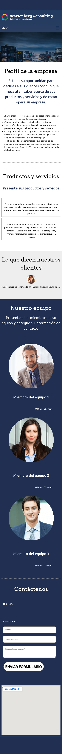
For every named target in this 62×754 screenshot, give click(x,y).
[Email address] (10, 5)
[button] (31, 283)
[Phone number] (5, 5)
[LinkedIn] (26, 409)
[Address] (14, 5)
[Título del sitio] (27, 17)
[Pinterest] (37, 745)
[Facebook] (23, 745)
